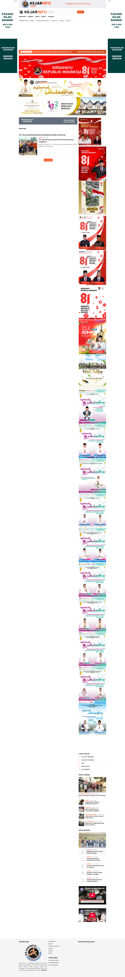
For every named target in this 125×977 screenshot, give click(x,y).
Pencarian (80, 12)
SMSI (82, 763)
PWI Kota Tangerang (87, 757)
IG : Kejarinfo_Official (53, 960)
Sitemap (50, 951)
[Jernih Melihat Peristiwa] (33, 12)
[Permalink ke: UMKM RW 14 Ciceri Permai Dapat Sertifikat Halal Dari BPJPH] (92, 840)
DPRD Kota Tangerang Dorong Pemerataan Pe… (94, 824)
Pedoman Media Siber (53, 946)
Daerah (40, 137)
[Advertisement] (62, 36)
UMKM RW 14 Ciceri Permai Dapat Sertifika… (95, 852)
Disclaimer (51, 948)
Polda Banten (85, 769)
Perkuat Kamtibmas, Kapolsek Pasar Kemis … (94, 859)
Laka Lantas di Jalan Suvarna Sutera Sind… (94, 817)
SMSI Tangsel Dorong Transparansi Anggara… (92, 810)
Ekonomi (89, 850)
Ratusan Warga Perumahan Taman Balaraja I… (92, 796)
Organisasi (88, 807)
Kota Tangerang (89, 821)
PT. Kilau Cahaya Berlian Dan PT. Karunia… (95, 866)
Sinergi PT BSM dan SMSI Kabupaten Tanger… (94, 873)
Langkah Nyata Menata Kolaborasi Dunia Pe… (92, 803)
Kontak (50, 953)
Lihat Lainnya (48, 160)
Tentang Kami (51, 941)
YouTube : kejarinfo (53, 965)
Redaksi (44, 970)
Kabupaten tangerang (84, 793)
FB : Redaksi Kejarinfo (53, 962)
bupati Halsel (85, 766)
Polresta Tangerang (87, 760)
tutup (15, 1)
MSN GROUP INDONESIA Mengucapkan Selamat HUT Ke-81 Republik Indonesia (64, 52)
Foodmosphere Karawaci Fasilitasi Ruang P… (94, 880)
